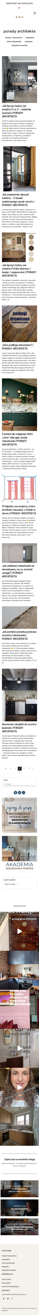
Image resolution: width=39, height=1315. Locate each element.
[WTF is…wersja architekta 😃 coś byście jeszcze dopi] (19, 1048)
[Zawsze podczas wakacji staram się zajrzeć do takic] (19, 931)
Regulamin (6, 1283)
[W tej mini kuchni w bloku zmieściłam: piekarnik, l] (19, 1126)
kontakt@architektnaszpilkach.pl (14, 1294)
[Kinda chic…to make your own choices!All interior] (19, 1009)
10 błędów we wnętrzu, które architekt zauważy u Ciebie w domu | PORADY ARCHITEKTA (19, 510)
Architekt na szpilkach (19, 4)
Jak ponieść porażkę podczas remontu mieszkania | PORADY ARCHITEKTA (19, 635)
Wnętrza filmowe (19, 45)
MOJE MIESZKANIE (14, 42)
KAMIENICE (30, 38)
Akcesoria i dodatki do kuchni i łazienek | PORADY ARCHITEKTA (19, 728)
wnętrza (29, 42)
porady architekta (13, 38)
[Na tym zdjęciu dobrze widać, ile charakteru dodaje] (19, 970)
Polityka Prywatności (10, 1286)
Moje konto (6, 1279)
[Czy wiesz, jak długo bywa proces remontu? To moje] (19, 1087)
